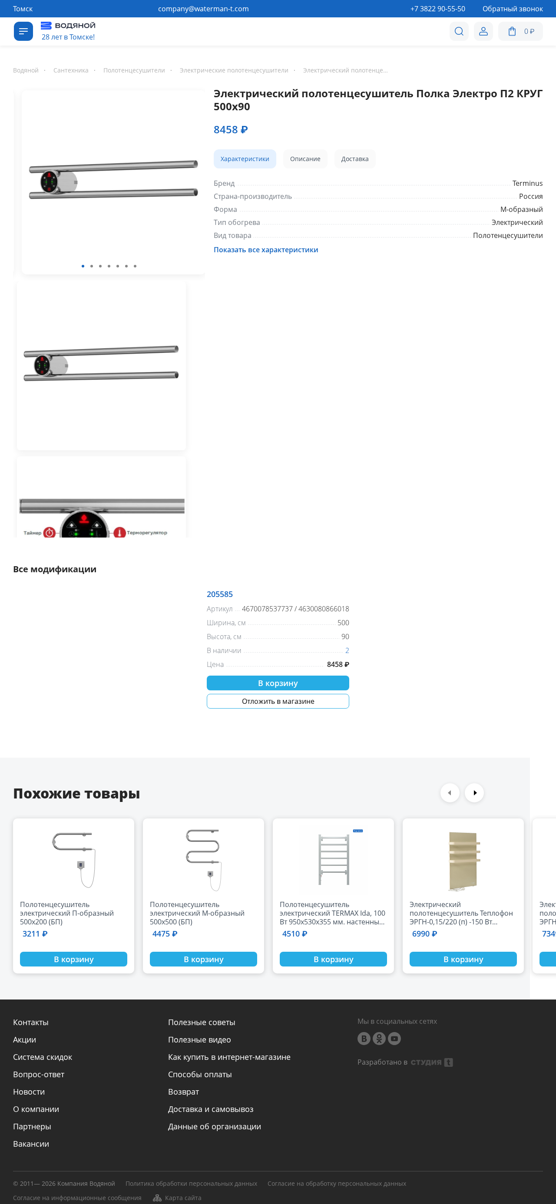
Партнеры (32, 1126)
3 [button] (100, 266)
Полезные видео (199, 1039)
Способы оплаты (200, 1074)
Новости (29, 1091)
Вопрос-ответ (38, 1074)
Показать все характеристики (266, 249)
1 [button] (83, 266)
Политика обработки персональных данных (191, 1184)
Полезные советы (201, 1022)
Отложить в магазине (278, 701)
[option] (109, 184)
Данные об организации (214, 1126)
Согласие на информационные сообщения (77, 1198)
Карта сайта (183, 1198)
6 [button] (126, 266)
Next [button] (474, 792)
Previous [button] (450, 792)
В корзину (278, 683)
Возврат (183, 1091)
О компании (36, 1109)
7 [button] (135, 266)
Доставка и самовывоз (211, 1109)
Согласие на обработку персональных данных (337, 1184)
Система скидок (42, 1057)
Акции (24, 1039)
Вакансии (31, 1143)
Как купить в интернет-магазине (229, 1057)
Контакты (31, 1022)
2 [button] (91, 266)
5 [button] (117, 266)
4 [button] (109, 266)
